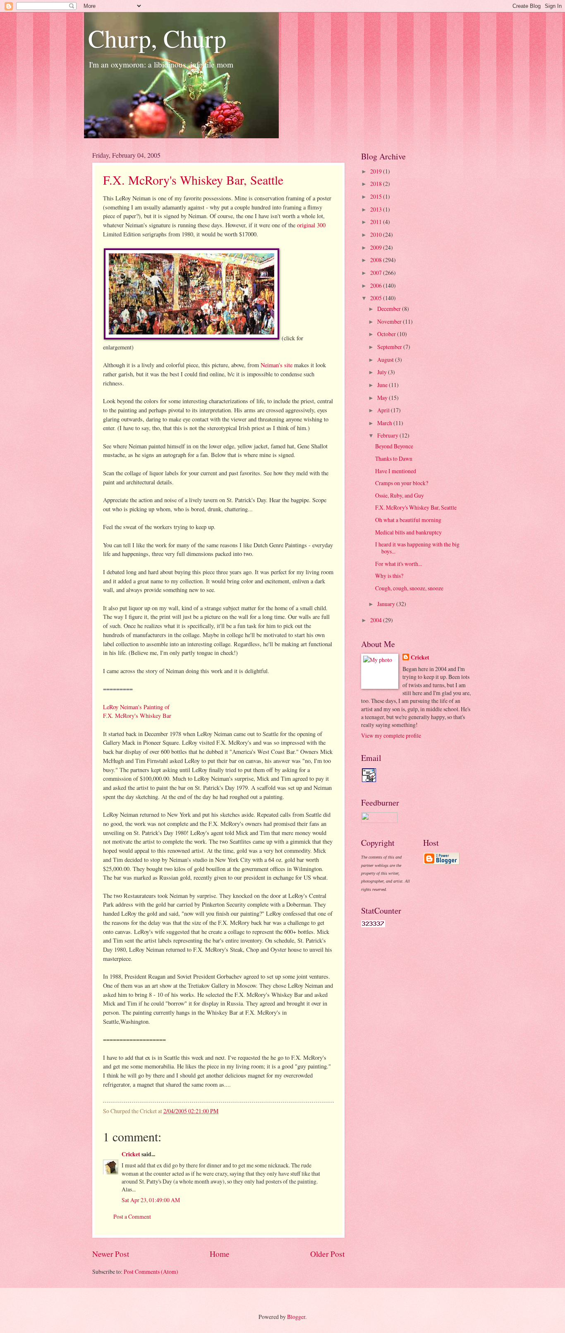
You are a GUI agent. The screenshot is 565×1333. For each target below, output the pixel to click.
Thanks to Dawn (393, 458)
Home (220, 1254)
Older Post (327, 1254)
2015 (376, 196)
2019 (376, 171)
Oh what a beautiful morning (408, 520)
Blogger (296, 1317)
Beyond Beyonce (394, 446)
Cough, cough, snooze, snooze (409, 588)
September (390, 347)
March (385, 423)
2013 (376, 209)
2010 (376, 234)
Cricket (131, 1154)
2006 (376, 285)
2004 (376, 620)
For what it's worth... (398, 564)
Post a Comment (132, 1216)
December (389, 309)
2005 (376, 298)
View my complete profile (391, 735)
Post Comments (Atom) (151, 1271)
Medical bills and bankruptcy (408, 532)
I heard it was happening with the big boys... (417, 547)
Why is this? (389, 576)
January (386, 604)
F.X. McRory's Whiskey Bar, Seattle (193, 179)
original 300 (311, 225)
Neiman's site (276, 365)
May (383, 398)
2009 (376, 247)
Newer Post (110, 1254)
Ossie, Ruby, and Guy (399, 495)
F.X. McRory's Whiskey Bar (137, 715)
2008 (376, 260)
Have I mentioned (395, 471)
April (384, 410)
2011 (376, 222)
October (387, 334)
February (388, 435)
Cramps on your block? (401, 483)
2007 (376, 273)
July (382, 372)
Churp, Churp (157, 38)
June (383, 385)
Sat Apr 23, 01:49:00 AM (151, 1200)
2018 (376, 184)
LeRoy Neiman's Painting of (136, 707)
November (390, 321)
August (386, 359)
